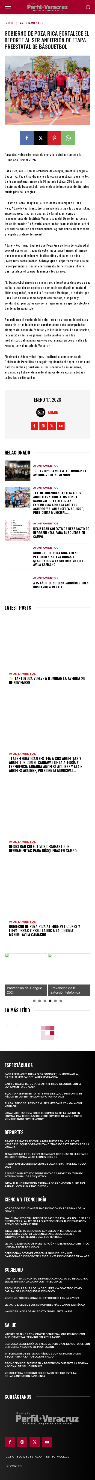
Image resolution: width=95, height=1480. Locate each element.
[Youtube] (61, 426)
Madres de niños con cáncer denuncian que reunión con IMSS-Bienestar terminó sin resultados (45, 1336)
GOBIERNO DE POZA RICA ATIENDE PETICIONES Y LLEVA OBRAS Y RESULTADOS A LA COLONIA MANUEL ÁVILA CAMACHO (58, 558)
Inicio (9, 22)
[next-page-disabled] (15, 1026)
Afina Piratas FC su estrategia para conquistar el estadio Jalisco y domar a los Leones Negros (47, 1156)
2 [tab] (39, 1001)
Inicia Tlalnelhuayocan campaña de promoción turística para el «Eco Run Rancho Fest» (45, 1185)
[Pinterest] (54, 138)
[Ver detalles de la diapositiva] (26, 974)
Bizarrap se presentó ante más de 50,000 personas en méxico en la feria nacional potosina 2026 (43, 1095)
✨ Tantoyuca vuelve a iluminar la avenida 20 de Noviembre (59, 472)
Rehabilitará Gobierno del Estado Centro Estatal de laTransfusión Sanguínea (41, 1375)
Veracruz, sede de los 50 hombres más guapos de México (45, 1304)
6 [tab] (60, 1001)
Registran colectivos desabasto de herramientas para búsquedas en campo (61, 532)
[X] (41, 138)
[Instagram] (43, 426)
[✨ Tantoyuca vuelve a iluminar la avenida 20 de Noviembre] (17, 471)
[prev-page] (7, 1026)
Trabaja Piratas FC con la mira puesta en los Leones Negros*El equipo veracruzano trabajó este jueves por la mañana (47, 1144)
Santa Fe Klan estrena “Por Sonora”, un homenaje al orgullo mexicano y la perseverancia (42, 1076)
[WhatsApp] (68, 138)
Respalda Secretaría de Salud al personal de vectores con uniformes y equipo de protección (47, 1345)
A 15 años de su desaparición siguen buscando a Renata (61, 584)
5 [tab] (55, 1001)
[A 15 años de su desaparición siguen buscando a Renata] (17, 583)
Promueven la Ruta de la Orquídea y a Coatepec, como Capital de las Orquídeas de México (43, 1290)
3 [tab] (45, 1001)
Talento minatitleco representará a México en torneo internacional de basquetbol (44, 1175)
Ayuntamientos (31, 22)
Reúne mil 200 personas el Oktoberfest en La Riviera (42, 1298)
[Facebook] (27, 138)
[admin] (42, 412)
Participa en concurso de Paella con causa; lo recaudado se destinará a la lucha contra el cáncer (46, 1280)
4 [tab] (50, 1001)
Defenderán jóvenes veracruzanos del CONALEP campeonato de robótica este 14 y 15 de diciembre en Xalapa (47, 1255)
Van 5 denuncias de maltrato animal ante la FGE (38, 1311)
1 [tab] (34, 1001)
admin (53, 412)
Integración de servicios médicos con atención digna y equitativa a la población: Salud (43, 1355)
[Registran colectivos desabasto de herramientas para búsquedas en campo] (17, 530)
